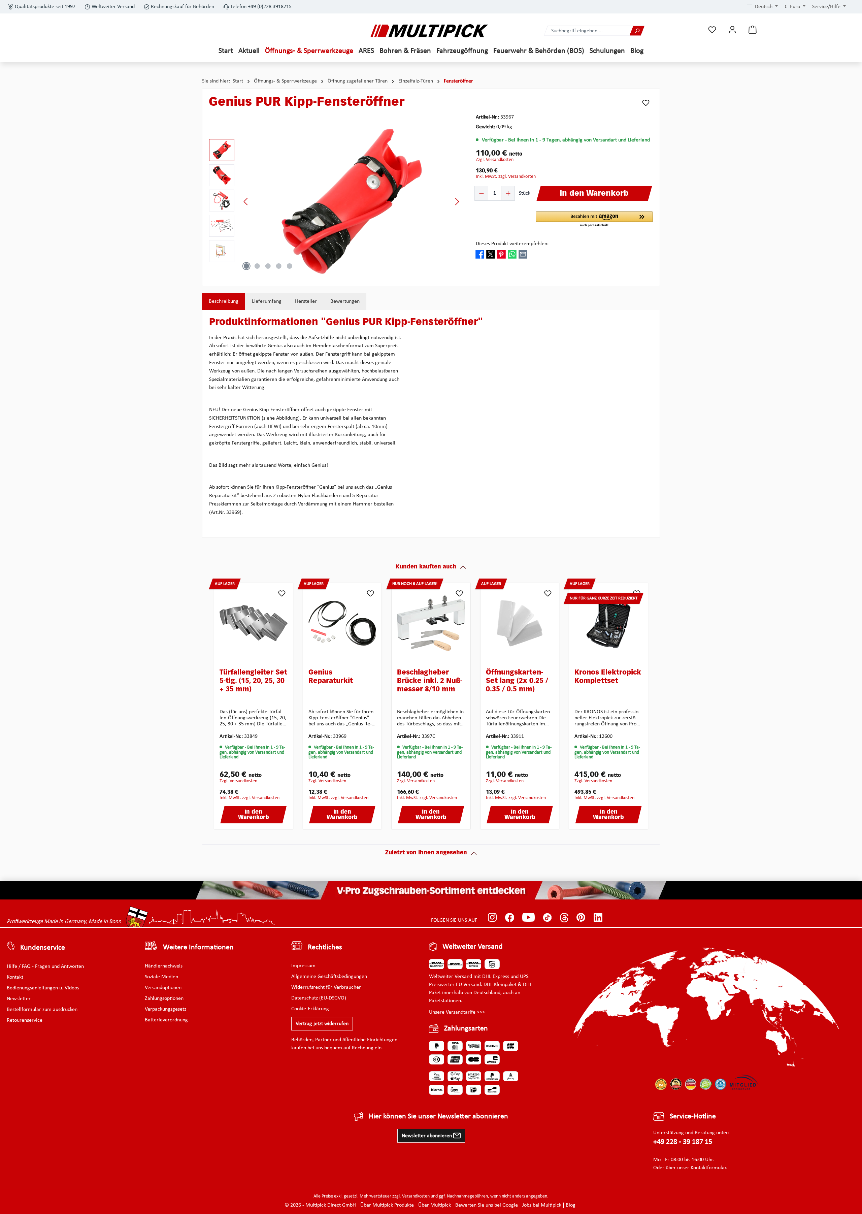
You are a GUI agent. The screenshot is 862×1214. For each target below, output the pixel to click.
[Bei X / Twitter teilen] (490, 254)
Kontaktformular (708, 1168)
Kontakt (15, 977)
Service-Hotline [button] (693, 1116)
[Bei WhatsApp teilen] (512, 254)
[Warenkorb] (752, 30)
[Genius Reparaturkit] (342, 623)
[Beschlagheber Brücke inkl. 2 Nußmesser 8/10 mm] (431, 623)
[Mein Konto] (732, 30)
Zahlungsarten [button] (466, 1028)
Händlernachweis (164, 966)
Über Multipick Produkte (387, 1205)
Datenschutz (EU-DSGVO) (318, 998)
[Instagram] (492, 917)
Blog (570, 1205)
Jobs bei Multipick (541, 1205)
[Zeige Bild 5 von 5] (289, 266)
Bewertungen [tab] (345, 301)
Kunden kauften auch (426, 567)
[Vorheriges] (246, 201)
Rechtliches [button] (325, 947)
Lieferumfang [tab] (266, 301)
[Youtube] (528, 917)
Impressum (303, 966)
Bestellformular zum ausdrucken (42, 1009)
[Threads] (564, 917)
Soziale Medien (161, 977)
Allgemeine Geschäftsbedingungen (329, 976)
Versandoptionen (163, 987)
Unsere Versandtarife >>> (457, 1012)
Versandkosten (416, 1196)
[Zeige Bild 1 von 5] (246, 266)
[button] (594, 219)
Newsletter (19, 999)
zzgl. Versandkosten (494, 159)
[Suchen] (637, 31)
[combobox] (587, 31)
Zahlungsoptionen (164, 998)
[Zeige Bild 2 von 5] (257, 266)
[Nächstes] (457, 201)
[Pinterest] (581, 917)
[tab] (223, 301)
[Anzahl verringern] (481, 193)
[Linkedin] (598, 917)
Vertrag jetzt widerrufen (322, 1023)
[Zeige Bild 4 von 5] (278, 266)
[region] (335, 201)
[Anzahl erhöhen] (508, 193)
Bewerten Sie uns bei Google (486, 1205)
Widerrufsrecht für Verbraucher (326, 987)
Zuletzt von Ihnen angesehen (426, 853)
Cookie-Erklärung (310, 1009)
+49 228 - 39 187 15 (682, 1142)
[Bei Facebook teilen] (479, 254)
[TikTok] (547, 917)
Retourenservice (24, 1020)
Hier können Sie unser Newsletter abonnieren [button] (438, 1116)
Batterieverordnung (166, 1020)
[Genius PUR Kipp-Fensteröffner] (351, 201)
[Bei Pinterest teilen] (501, 254)
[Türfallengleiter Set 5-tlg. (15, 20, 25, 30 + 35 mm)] (254, 623)
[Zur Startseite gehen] (429, 30)
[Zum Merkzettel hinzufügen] (646, 103)
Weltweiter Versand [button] (472, 947)
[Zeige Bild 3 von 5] (268, 266)
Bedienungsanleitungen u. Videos (43, 988)
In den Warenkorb (253, 815)
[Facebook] (509, 917)
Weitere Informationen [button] (198, 947)
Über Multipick (434, 1205)
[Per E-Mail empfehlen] (523, 254)
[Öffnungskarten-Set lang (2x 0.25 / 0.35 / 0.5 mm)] (520, 623)
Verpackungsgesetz (165, 1009)
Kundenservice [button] (42, 948)
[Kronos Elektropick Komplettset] (608, 623)
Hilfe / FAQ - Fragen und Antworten (45, 966)
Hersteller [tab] (306, 301)
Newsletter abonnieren (427, 1136)
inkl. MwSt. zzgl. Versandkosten (506, 176)
